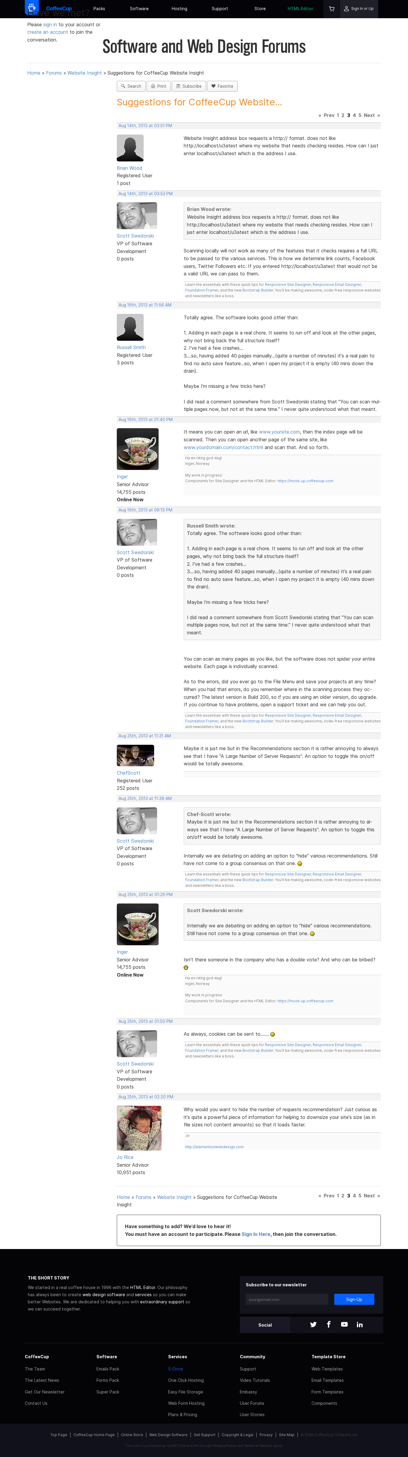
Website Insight (85, 73)
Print (160, 86)
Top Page (58, 1435)
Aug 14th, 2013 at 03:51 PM (145, 125)
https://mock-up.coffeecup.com (305, 481)
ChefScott (128, 773)
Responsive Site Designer (288, 284)
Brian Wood (129, 168)
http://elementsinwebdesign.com (214, 1147)
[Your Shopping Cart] (331, 9)
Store (260, 8)
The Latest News (42, 1380)
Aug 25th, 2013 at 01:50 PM (146, 1021)
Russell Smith (131, 347)
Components (324, 1403)
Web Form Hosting (186, 1403)
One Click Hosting (186, 1380)
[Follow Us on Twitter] (313, 1325)
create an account (47, 32)
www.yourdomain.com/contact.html (223, 447)
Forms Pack (107, 1380)
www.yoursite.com (279, 432)
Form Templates (327, 1391)
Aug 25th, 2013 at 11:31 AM (145, 735)
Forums (54, 73)
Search (133, 86)
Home (33, 73)
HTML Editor (300, 8)
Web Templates (327, 1368)
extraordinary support (162, 1301)
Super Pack (107, 1391)
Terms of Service (258, 1446)
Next (369, 115)
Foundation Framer (201, 290)
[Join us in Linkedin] (360, 1325)
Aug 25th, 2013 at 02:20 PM (146, 1096)
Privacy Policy (224, 1446)
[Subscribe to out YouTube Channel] (344, 1325)
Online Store (132, 1435)
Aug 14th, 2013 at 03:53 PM (146, 193)
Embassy (248, 1391)
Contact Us (36, 1403)
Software (139, 8)
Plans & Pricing (182, 1414)
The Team (35, 1368)
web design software (103, 1294)
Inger (122, 477)
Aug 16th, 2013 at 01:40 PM (146, 419)
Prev (329, 115)
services (143, 1294)
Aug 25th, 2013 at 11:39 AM (145, 798)
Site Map (287, 1435)
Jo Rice (125, 1157)
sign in (51, 24)
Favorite (224, 86)
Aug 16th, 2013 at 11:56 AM (145, 305)
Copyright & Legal (237, 1435)
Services (177, 1356)
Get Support (204, 1435)
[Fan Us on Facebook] (329, 1325)
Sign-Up (354, 1299)
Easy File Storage (185, 1391)
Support (220, 8)
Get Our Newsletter (45, 1391)
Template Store (329, 1356)
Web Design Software (168, 1435)
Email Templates (328, 1380)
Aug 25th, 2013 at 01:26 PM (146, 894)
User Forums (252, 1403)
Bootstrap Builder (258, 290)
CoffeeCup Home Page (94, 1435)
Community (252, 1356)
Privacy (266, 1435)
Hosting (179, 8)
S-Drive (175, 1368)
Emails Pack (107, 1368)
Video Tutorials (255, 1380)
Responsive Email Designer (337, 284)
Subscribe (191, 86)
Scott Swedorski (135, 236)
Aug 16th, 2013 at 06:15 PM (145, 510)
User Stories (252, 1414)
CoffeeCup (37, 1356)
